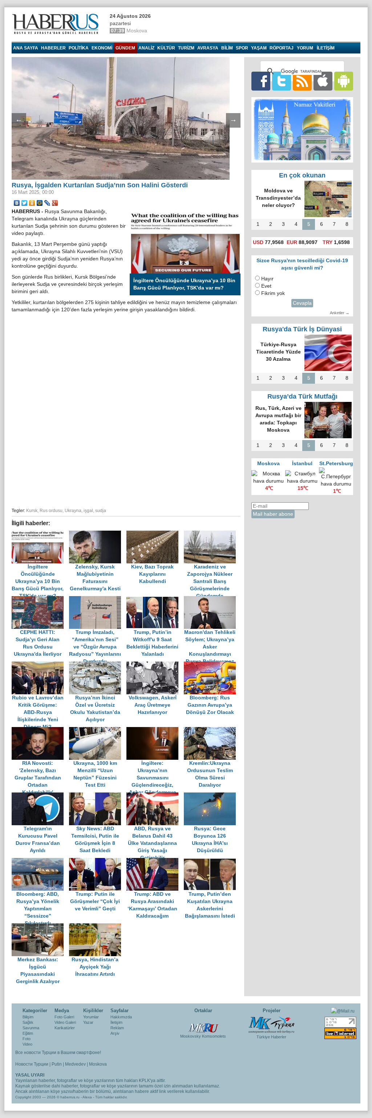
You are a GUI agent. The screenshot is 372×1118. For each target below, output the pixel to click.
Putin (57, 1064)
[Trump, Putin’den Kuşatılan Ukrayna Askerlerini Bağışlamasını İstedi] (212, 861)
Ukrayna (73, 510)
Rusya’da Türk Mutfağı (302, 396)
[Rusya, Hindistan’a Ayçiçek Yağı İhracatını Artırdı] (97, 927)
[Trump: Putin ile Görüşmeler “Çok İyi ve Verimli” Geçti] (97, 861)
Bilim (227, 48)
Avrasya (207, 48)
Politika (79, 48)
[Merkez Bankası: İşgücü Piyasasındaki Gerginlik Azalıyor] (40, 927)
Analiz (146, 48)
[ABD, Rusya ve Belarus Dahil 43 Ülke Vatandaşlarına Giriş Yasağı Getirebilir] (155, 796)
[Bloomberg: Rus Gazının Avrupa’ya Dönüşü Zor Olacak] (212, 665)
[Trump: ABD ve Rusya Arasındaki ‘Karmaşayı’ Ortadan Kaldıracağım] (155, 861)
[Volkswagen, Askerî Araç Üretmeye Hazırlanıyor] (155, 665)
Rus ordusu (51, 510)
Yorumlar (91, 1017)
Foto (27, 1039)
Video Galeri (65, 1022)
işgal (88, 510)
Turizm (186, 48)
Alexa (87, 1097)
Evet (266, 286)
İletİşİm (326, 48)
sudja (100, 510)
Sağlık (28, 1022)
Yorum (305, 48)
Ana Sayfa (25, 48)
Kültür (166, 48)
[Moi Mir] (40, 203)
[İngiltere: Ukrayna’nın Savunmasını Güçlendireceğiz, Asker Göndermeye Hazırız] (155, 730)
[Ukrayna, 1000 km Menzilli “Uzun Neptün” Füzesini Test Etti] (97, 730)
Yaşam (259, 48)
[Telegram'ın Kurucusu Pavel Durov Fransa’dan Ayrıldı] (40, 796)
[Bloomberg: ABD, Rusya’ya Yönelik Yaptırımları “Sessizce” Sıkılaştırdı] (40, 861)
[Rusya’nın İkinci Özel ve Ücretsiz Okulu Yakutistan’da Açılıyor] (97, 665)
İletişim (116, 1022)
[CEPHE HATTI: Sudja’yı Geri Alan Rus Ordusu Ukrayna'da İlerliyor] (40, 599)
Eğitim (28, 1033)
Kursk (31, 510)
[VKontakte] (17, 203)
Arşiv (115, 1033)
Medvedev (75, 1064)
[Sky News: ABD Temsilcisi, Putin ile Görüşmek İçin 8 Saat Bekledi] (97, 796)
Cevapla (302, 303)
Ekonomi (102, 48)
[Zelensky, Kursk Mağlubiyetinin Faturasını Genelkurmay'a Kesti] (97, 534)
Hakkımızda (121, 1017)
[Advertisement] (126, 477)
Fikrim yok (273, 293)
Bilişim (28, 1017)
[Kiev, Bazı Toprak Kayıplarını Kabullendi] (155, 534)
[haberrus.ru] (57, 24)
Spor (242, 48)
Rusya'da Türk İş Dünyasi (302, 329)
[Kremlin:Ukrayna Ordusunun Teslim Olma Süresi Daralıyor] (212, 730)
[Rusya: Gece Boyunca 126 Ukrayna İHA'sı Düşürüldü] (212, 796)
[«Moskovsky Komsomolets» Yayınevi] (203, 1024)
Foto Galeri (64, 1017)
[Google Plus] (55, 203)
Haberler (53, 48)
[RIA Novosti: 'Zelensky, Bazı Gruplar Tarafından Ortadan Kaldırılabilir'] (40, 730)
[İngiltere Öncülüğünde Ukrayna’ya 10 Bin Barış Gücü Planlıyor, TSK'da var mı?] (40, 534)
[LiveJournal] (47, 203)
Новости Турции (31, 1064)
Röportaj (282, 48)
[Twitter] (24, 203)
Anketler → (339, 313)
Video (27, 1044)
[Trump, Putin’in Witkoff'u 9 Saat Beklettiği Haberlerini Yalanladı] (155, 599)
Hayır (267, 279)
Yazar (88, 1022)
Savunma (31, 1028)
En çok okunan (302, 175)
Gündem (125, 48)
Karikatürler (64, 1028)
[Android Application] (343, 81)
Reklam (117, 1028)
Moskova (98, 1064)
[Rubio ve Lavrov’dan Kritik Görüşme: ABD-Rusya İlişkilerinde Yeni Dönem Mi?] (40, 665)
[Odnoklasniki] (32, 203)
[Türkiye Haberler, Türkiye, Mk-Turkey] (271, 1024)
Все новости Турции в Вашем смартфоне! (58, 1052)
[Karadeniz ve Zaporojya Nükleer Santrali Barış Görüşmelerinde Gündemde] (212, 534)
